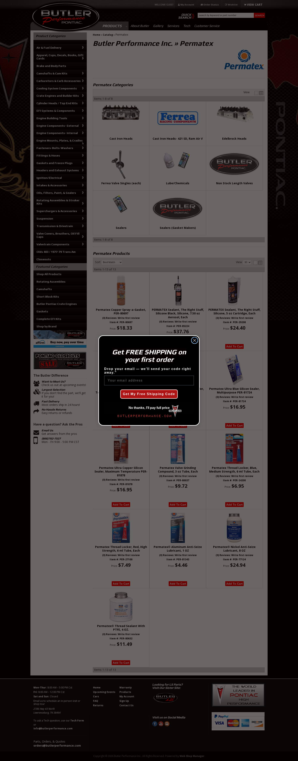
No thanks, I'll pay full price (149, 407)
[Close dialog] (195, 340)
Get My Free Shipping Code (149, 394)
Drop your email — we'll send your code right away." (147, 370)
